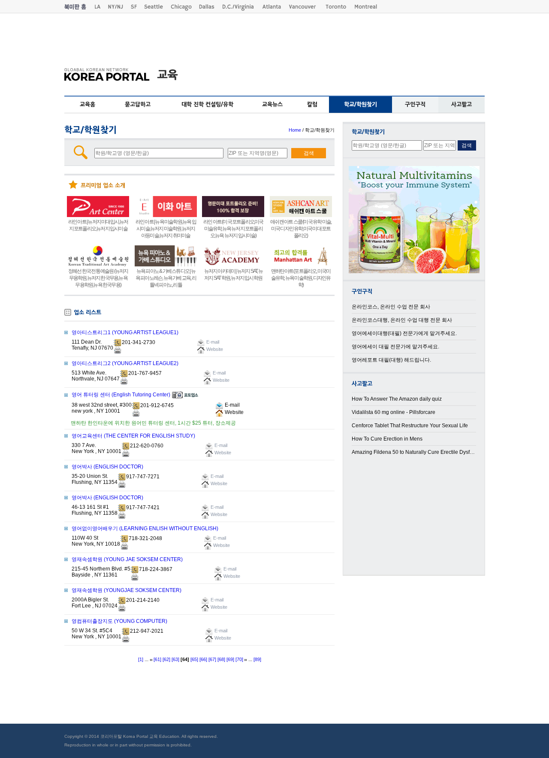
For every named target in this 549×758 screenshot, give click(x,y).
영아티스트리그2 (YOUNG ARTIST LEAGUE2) (125, 363)
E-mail (231, 405)
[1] (140, 659)
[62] (166, 659)
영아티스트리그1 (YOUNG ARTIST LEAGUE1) (125, 332)
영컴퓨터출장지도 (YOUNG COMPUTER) (119, 621)
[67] (212, 659)
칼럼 (312, 104)
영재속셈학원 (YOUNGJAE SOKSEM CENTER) (126, 590)
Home (295, 130)
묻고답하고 (138, 104)
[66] (203, 659)
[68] (221, 659)
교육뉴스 (272, 104)
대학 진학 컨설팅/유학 (207, 104)
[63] (175, 659)
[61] (157, 659)
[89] (257, 659)
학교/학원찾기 (360, 104)
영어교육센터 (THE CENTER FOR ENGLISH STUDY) (133, 436)
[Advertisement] (274, 34)
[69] (230, 659)
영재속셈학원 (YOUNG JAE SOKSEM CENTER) (127, 559)
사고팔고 (461, 104)
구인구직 (415, 104)
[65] (194, 659)
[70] (239, 659)
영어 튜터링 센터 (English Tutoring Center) (121, 395)
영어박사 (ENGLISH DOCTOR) (107, 467)
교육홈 (87, 104)
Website (233, 412)
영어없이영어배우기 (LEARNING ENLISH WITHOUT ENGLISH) (145, 528)
